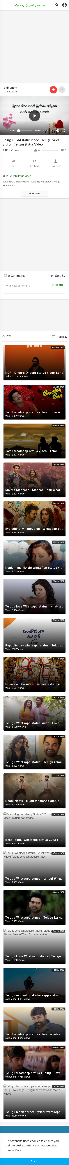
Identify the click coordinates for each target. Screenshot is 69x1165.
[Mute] (57, 130)
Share (13, 166)
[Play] (5, 130)
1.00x (45, 131)
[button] (34, 115)
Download (55, 166)
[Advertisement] (34, 48)
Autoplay (62, 336)
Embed (34, 166)
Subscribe (53, 89)
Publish (57, 285)
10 (51, 130)
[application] (34, 115)
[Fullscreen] (64, 130)
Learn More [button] (13, 1150)
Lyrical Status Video (20, 176)
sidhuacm (10, 87)
